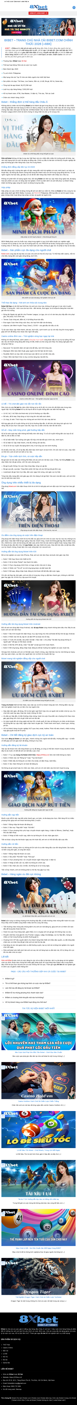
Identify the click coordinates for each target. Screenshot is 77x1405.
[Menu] (73, 7)
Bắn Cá (5, 1351)
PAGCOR (37, 193)
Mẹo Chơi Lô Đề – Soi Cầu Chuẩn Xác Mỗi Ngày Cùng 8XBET (38, 1248)
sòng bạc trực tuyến (36, 340)
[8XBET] (38, 7)
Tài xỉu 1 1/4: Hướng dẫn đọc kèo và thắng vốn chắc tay (38, 1199)
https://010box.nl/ (15, 1377)
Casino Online (8, 1348)
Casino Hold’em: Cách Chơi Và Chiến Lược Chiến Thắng (38, 1101)
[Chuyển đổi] (3, 979)
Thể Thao (6, 1345)
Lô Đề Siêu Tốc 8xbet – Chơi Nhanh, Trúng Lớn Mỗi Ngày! (38, 1150)
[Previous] (5, 27)
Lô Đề (5, 1354)
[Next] (71, 27)
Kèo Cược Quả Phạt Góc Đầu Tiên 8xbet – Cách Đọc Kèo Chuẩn (38, 1052)
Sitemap (19, 1389)
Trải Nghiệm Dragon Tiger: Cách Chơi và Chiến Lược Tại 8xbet (38, 1297)
